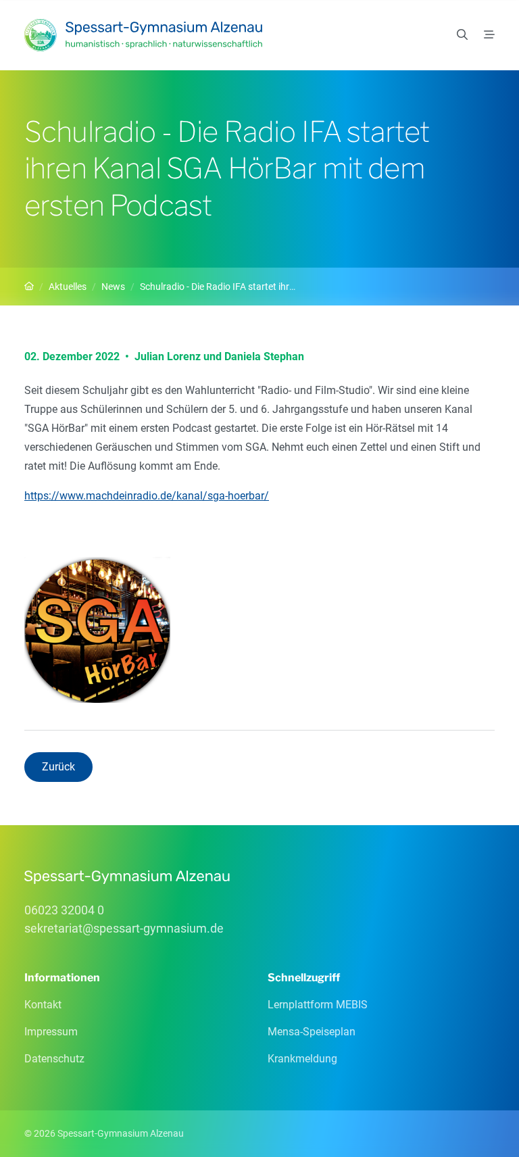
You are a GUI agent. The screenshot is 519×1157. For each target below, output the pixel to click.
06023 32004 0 (64, 910)
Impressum (51, 1031)
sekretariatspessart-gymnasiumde (124, 928)
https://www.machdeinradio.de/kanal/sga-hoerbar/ (146, 495)
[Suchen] (462, 35)
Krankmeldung (302, 1058)
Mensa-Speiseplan (311, 1031)
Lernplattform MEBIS (318, 1004)
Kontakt (42, 1004)
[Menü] (489, 35)
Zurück (58, 766)
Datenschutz (54, 1058)
